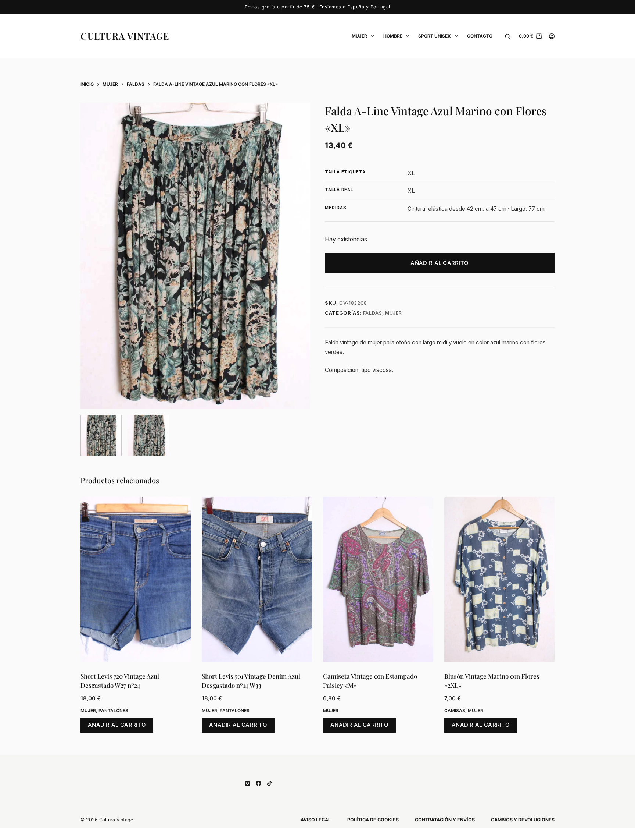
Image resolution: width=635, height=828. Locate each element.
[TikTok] (269, 783)
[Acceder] (552, 36)
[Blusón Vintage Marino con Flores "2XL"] (499, 579)
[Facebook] (258, 783)
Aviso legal (316, 819)
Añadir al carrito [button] (117, 724)
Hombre (392, 36)
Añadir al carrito (439, 262)
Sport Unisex (434, 36)
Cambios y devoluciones (523, 819)
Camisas (454, 710)
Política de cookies (373, 819)
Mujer (359, 36)
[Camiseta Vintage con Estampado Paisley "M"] (378, 579)
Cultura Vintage (124, 36)
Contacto (479, 36)
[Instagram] (247, 783)
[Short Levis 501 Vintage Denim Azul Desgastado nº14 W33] (257, 579)
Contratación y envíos (445, 819)
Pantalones (113, 710)
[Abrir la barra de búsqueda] (508, 36)
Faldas (372, 313)
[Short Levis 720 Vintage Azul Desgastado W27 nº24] (135, 579)
